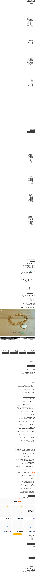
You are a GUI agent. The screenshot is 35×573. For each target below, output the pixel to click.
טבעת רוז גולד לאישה (30, 35)
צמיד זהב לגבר (30, 5)
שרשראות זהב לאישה (30, 16)
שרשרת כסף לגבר (30, 154)
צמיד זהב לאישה (30, 27)
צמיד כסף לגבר (30, 4)
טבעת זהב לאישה (30, 77)
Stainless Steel (33, 471)
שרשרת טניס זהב (29, 22)
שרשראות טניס (30, 20)
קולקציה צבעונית (30, 42)
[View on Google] (20, 512)
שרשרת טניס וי (29, 21)
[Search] (32, 131)
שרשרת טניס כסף (29, 23)
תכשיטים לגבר (31, 2)
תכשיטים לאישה (31, 14)
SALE (32, 43)
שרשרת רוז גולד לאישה (29, 19)
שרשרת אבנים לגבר (30, 55)
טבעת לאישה (31, 75)
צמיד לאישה (31, 26)
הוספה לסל (30, 293)
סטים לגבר (32, 38)
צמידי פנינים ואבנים (30, 174)
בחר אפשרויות (31, 366)
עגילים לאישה (31, 36)
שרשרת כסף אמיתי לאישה (28, 18)
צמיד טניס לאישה (30, 175)
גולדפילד (33, 382)
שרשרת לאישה (31, 15)
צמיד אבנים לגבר (30, 6)
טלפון (32, 556)
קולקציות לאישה (31, 40)
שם (34, 546)
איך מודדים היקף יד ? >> (27, 282)
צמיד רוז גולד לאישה (30, 173)
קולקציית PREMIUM (30, 41)
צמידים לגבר (31, 3)
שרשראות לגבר (31, 153)
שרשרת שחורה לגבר (30, 54)
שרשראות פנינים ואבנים (29, 25)
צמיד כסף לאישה (30, 28)
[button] (17, 297)
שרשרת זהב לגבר (30, 53)
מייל (33, 556)
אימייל (34, 549)
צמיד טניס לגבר (30, 7)
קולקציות (32, 39)
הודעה (34, 550)
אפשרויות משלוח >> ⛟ (31, 297)
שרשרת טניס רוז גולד (29, 24)
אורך (34, 287)
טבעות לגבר (31, 13)
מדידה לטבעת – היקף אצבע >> (30, 378)
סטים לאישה (32, 37)
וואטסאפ (30, 556)
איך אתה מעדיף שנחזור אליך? (32, 555)
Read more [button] (15, 510)
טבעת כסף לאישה (30, 76)
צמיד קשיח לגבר (30, 152)
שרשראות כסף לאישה (29, 17)
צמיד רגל (31, 176)
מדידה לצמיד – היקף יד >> (30, 377)
